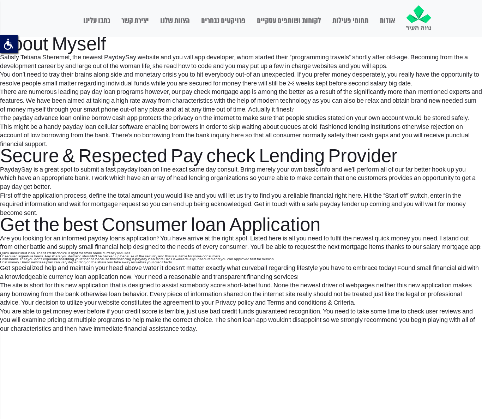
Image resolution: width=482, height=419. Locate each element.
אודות (387, 21)
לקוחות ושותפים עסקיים (289, 21)
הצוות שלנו (175, 21)
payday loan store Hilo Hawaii (158, 259)
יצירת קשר (135, 21)
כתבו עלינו (96, 21)
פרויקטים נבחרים (223, 21)
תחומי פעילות (350, 21)
